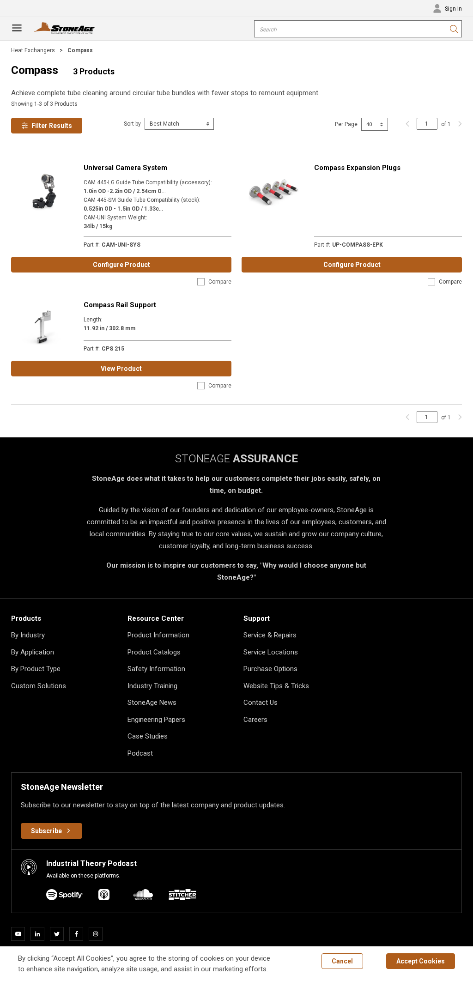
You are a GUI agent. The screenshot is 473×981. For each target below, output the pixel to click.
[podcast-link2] (143, 896)
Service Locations (270, 652)
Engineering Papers (156, 719)
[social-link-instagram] (98, 934)
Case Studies (147, 736)
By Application (32, 652)
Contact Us (260, 702)
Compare (219, 282)
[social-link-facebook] (79, 934)
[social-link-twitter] (59, 934)
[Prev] (407, 123)
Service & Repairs (270, 635)
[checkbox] (201, 281)
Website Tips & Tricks (276, 686)
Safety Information (156, 669)
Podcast (140, 753)
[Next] (458, 123)
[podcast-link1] (103, 896)
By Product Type (36, 669)
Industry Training (152, 686)
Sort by (132, 124)
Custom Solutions (38, 686)
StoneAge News (151, 702)
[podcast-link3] (182, 896)
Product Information (158, 635)
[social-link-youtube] (20, 934)
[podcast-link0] (64, 896)
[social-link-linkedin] (40, 934)
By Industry (28, 635)
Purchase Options (270, 669)
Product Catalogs (154, 652)
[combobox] (358, 28)
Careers (255, 719)
